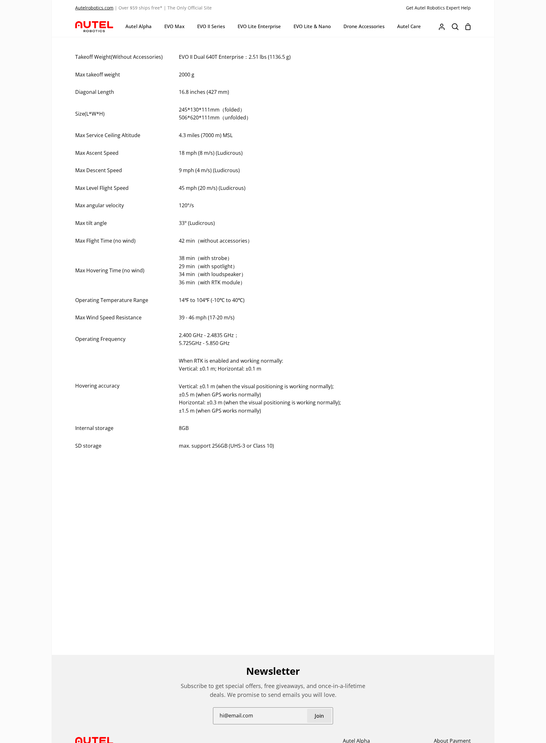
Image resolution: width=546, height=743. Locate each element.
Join (319, 715)
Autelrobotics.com (94, 8)
